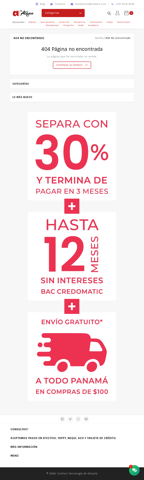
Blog (42, 4)
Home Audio (123, 22)
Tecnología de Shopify (83, 473)
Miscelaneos (52, 25)
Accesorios (79, 22)
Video (110, 22)
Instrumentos (47, 22)
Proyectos (68, 25)
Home (99, 38)
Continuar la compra (69, 64)
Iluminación (96, 22)
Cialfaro (62, 473)
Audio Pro (64, 22)
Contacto (60, 4)
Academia (93, 25)
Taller (81, 25)
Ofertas (32, 22)
